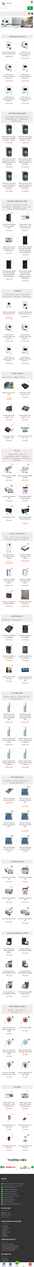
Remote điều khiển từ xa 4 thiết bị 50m (9, 1146)
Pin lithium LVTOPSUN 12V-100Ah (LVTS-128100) (9, 602)
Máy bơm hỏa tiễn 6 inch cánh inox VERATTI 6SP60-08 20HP (9, 740)
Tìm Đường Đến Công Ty (3, 1266)
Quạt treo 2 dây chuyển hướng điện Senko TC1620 (9, 1073)
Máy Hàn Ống (7, 781)
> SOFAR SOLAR (5, 1232)
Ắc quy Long (6, 458)
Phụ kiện (17, 1087)
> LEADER (3, 1234)
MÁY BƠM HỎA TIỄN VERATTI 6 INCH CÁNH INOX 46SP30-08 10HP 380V (9, 717)
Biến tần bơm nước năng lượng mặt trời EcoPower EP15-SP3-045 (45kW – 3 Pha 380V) (25, 161)
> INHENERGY (4, 1236)
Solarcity (9, 209)
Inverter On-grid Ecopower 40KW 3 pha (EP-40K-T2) (9, 53)
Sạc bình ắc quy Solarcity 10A (25, 878)
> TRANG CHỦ (4, 1260)
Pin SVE (12, 537)
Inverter (17, 291)
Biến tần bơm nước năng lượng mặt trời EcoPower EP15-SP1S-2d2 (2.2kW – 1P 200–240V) (9, 161)
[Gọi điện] (17, 1263)
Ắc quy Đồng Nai (15, 458)
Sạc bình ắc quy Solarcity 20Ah (8, 898)
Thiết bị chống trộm (20, 1010)
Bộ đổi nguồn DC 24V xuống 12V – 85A (25, 393)
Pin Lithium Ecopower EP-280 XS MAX (25, 602)
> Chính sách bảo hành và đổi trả (9, 1246)
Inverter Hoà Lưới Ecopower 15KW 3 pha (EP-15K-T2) (25, 76)
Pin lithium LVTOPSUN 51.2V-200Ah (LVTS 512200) (25, 556)
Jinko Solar (9, 205)
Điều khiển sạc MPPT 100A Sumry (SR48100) (25, 657)
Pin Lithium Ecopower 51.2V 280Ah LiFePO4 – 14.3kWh (9, 556)
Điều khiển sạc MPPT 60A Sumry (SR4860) (8, 657)
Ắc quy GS (22, 454)
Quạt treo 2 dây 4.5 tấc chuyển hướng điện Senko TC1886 (9, 1029)
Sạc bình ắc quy (17, 861)
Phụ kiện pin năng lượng (20, 209)
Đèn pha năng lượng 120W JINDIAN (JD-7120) (25, 992)
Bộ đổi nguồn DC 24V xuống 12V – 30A (8, 437)
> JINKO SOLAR (5, 1228)
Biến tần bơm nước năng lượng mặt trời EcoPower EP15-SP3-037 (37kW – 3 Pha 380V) (8, 186)
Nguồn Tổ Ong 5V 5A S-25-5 (9, 393)
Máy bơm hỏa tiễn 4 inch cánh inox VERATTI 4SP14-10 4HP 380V (9, 762)
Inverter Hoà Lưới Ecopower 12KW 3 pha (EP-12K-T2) (9, 98)
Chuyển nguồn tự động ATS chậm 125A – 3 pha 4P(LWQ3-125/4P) (9, 248)
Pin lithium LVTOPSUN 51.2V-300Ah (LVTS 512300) (8, 581)
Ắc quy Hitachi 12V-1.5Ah (9, 517)
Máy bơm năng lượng (16, 698)
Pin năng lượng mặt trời (17, 201)
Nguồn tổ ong (17, 373)
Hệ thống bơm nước (16, 121)
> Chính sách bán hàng (7, 1244)
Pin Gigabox (16, 539)
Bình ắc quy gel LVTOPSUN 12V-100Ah (25, 476)
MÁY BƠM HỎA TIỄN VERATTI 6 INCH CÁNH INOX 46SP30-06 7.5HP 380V (25, 717)
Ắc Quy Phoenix (16, 460)
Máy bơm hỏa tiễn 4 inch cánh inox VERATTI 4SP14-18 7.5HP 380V (25, 740)
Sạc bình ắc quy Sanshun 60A (8, 497)
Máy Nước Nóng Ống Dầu (16, 783)
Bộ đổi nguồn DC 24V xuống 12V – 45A (25, 416)
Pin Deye (17, 537)
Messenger (10, 1266)
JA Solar (23, 207)
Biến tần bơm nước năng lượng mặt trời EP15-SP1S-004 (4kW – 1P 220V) (25, 138)
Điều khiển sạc (17, 616)
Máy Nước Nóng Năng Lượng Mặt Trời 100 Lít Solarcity (25, 849)
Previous (3, 21)
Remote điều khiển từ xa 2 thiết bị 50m (25, 1126)
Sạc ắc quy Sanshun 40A (8, 918)
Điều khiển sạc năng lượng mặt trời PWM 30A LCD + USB (25, 678)
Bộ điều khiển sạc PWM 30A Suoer (9, 677)
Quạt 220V (11, 1010)
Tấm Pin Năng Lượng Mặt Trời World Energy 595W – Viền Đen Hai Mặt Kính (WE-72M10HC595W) (9, 273)
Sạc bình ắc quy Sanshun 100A (25, 898)
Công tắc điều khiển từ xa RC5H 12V (25, 1146)
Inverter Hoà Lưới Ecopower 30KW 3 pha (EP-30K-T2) (25, 53)
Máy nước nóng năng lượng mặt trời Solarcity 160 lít (25, 800)
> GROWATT (4, 1230)
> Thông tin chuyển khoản (8, 1250)
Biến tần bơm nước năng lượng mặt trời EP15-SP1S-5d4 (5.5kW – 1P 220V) (8, 138)
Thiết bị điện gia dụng (17, 1006)
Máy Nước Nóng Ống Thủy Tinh (21, 781)
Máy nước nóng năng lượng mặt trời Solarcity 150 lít (9, 824)
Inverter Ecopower (17, 37)
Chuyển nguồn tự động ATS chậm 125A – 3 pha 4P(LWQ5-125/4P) (25, 226)
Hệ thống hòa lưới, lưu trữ (21, 117)
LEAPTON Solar (17, 205)
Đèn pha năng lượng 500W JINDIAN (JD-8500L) (25, 949)
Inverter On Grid (7, 296)
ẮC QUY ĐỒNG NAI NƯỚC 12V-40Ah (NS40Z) (25, 497)
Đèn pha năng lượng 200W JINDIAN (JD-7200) (8, 992)
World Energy (16, 207)
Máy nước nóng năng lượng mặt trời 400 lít (8, 799)
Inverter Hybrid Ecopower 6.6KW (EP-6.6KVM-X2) (8, 313)
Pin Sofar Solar (24, 539)
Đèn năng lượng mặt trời (17, 933)
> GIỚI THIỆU (4, 1259)
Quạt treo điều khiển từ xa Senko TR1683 (25, 1073)
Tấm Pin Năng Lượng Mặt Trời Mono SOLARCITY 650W (9, 226)
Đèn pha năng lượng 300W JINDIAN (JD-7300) (8, 972)
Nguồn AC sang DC (7, 377)
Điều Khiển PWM (16, 620)
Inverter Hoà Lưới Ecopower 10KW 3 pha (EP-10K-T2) (25, 98)
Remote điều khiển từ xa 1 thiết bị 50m (9, 1126)
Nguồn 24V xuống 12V (19, 377)
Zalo (24, 1266)
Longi (28, 207)
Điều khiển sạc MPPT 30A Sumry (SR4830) (25, 636)
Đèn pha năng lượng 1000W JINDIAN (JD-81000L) (9, 950)
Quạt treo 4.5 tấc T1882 (25, 1027)
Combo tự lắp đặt (9, 117)
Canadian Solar (7, 207)
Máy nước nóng (17, 777)
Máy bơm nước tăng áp (23, 696)
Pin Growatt (8, 539)
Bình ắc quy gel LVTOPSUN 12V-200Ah (9, 476)
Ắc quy (17, 451)
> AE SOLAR (4, 1226)
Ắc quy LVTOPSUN (13, 454)
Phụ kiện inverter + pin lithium (11, 294)
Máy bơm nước (17, 693)
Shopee (30, 1266)
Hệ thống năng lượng (17, 113)
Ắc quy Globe (24, 456)
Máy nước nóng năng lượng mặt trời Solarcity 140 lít (25, 824)
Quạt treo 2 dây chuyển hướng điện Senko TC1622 (25, 1051)
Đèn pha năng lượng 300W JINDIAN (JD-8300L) (25, 972)
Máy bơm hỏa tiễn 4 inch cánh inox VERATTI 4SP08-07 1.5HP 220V (25, 762)
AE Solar (25, 205)
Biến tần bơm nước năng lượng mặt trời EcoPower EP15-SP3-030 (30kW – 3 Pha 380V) (25, 186)
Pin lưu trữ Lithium (17, 534)
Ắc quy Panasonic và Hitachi (12, 456)
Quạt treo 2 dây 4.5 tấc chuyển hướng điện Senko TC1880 (9, 1051)
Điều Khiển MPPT (6, 620)
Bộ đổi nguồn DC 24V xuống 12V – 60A (8, 416)
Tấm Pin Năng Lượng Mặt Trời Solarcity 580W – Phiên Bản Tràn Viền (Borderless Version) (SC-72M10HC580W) (25, 274)
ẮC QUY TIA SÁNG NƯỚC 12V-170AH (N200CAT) (25, 518)
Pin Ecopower (25, 537)
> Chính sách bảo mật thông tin (9, 1248)
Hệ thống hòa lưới (23, 119)
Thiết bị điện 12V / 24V (16, 1012)
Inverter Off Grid (25, 294)
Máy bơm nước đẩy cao (10, 696)
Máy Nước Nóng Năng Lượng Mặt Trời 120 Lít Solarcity (9, 849)
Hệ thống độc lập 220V (11, 119)
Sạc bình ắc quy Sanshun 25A (25, 919)
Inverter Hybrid (16, 296)
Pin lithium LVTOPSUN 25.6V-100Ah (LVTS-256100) (25, 581)
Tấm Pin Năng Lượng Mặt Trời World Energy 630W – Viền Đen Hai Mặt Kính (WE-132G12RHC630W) (25, 249)
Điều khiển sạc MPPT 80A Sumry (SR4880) (8, 636)
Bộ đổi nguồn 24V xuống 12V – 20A (25, 437)
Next (31, 21)
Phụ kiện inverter (26, 296)
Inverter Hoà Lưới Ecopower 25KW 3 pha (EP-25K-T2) (9, 76)
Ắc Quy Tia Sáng (25, 458)
